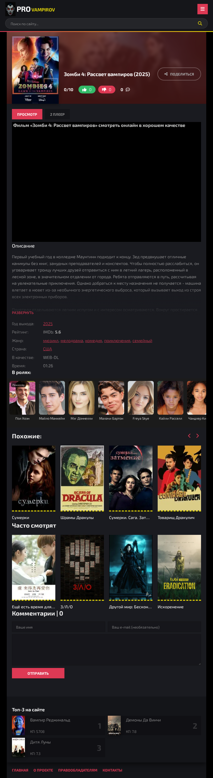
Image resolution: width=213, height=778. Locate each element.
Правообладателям (77, 770)
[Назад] (189, 436)
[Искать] (200, 23)
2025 (48, 323)
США (47, 348)
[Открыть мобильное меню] (202, 9)
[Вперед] (197, 436)
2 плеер (57, 114)
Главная (20, 770)
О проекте (43, 770)
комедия (93, 340)
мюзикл (50, 340)
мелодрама (72, 340)
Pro (36, 8)
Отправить (38, 673)
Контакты (112, 770)
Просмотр (27, 114)
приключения (117, 340)
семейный (142, 340)
